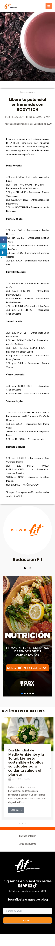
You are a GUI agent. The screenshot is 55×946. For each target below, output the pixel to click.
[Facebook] (20, 885)
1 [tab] (19, 823)
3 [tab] (26, 823)
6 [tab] (35, 823)
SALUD (27, 779)
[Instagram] (30, 885)
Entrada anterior (27, 836)
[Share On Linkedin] (3, 252)
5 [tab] (32, 823)
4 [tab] (29, 823)
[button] (27, 636)
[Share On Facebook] (3, 240)
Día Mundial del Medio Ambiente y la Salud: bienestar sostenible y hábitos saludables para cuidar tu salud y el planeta (26, 762)
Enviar (27, 920)
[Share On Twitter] (3, 246)
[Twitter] (25, 885)
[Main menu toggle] (49, 6)
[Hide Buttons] (1, 257)
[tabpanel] (27, 768)
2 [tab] (22, 823)
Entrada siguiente (27, 844)
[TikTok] (35, 885)
